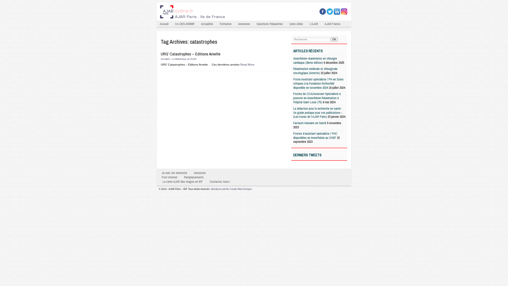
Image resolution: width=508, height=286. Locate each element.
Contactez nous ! (220, 181)
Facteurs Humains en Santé (309, 123)
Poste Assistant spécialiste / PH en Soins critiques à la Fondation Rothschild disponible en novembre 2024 (318, 83)
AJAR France (332, 24)
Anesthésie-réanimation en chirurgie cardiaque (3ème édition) (315, 60)
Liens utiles (296, 24)
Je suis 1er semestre (174, 173)
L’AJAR (314, 24)
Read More (247, 64)
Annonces (244, 24)
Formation (226, 24)
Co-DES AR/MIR (184, 24)
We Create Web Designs (238, 189)
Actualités (207, 24)
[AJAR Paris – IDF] (226, 19)
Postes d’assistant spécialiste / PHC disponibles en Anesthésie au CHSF (315, 135)
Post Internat (169, 177)
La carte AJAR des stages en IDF (183, 181)
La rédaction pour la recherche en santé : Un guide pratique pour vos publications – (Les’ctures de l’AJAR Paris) (318, 112)
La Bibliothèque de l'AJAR (184, 59)
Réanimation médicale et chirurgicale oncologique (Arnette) (315, 71)
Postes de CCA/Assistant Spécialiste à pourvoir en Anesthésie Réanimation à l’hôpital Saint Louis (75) (317, 98)
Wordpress (217, 189)
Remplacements (194, 177)
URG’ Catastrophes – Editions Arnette (190, 54)
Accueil (164, 24)
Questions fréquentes (270, 24)
